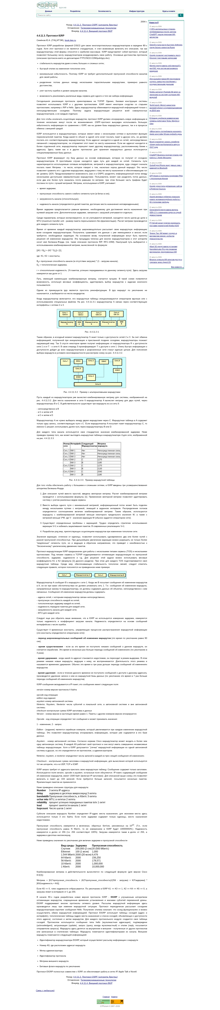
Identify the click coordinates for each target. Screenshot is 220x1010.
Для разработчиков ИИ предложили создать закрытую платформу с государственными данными (165, 81)
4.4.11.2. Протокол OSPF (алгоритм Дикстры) (95, 25)
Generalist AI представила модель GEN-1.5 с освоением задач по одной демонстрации (165, 212)
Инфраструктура (136, 11)
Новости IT (154, 23)
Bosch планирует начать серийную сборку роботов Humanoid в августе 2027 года (165, 144)
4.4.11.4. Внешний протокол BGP (96, 31)
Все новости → (177, 267)
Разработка (75, 11)
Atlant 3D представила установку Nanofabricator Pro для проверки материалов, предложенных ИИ (163, 249)
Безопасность (104, 11)
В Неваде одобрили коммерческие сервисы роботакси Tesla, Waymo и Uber (164, 121)
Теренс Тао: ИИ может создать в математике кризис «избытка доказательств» (163, 236)
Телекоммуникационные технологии (98, 28)
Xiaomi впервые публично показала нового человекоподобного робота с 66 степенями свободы (165, 199)
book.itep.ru (70, 40)
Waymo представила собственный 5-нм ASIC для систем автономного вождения (165, 68)
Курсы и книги (169, 11)
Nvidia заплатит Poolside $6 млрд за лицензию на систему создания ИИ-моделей (165, 94)
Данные (48, 11)
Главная (106, 997)
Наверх (114, 997)
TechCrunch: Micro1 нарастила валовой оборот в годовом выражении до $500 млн (166, 108)
